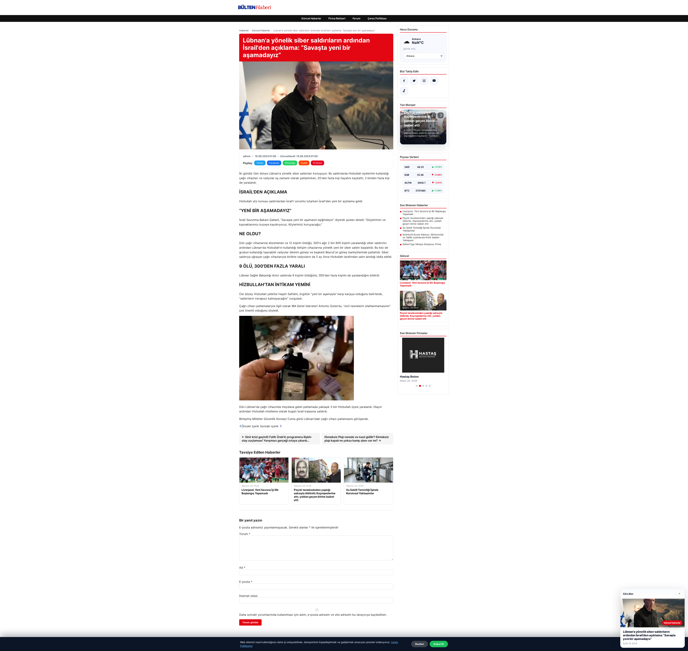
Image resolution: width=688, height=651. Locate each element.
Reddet (419, 644)
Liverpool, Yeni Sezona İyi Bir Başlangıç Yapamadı (424, 213)
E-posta (245, 581)
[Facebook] (404, 81)
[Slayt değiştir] (417, 386)
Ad (242, 567)
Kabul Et (439, 644)
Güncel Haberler (311, 18)
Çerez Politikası (377, 18)
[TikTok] (404, 91)
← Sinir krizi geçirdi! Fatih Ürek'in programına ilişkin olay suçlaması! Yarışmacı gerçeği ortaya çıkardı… (276, 438)
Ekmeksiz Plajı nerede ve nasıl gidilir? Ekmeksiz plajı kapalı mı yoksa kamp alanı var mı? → (356, 438)
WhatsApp (290, 163)
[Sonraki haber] (441, 115)
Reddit (304, 163)
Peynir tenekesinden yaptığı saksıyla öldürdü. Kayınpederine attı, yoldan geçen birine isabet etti (423, 221)
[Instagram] (424, 81)
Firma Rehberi (336, 18)
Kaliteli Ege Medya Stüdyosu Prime (422, 244)
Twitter (259, 163)
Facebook (274, 163)
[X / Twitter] (414, 81)
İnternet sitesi (248, 596)
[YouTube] (434, 81)
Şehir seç (409, 48)
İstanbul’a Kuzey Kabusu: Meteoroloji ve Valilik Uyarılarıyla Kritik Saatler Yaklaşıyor (423, 237)
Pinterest (317, 163)
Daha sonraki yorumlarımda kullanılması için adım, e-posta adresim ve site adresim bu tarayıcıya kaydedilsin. (313, 614)
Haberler (244, 30)
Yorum (244, 534)
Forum (356, 18)
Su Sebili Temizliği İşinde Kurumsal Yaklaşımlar (422, 229)
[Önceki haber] (433, 115)
